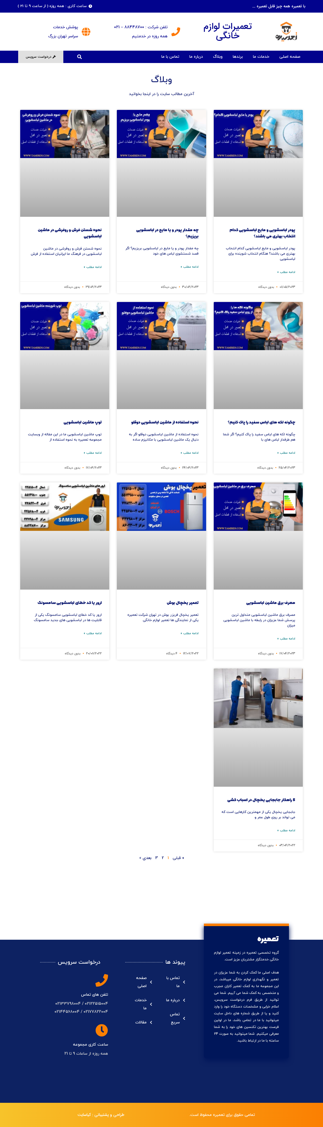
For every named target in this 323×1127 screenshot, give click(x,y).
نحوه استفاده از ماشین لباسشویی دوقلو (165, 422)
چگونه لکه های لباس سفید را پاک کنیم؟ (261, 422)
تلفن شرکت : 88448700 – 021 (141, 27)
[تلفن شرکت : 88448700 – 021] (175, 31)
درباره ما (196, 56)
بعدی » (145, 858)
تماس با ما (170, 56)
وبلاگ (218, 56)
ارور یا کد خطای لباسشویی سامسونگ (70, 603)
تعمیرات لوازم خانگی (228, 31)
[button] (79, 57)
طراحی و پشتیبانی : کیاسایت (100, 1115)
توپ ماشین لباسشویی (83, 422)
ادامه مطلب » (286, 272)
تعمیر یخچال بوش (183, 603)
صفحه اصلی (289, 56)
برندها (238, 56)
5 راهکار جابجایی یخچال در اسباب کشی (261, 800)
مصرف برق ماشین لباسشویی (270, 603)
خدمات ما (261, 56)
